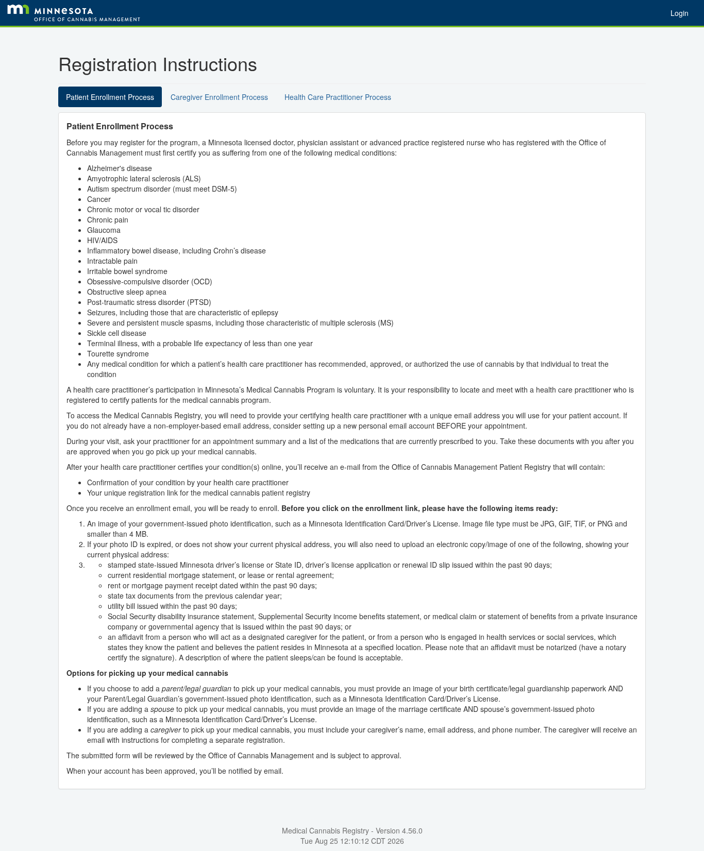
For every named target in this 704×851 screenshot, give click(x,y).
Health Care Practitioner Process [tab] (337, 97)
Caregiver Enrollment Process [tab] (219, 97)
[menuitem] (679, 13)
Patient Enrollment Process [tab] (110, 97)
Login (680, 13)
